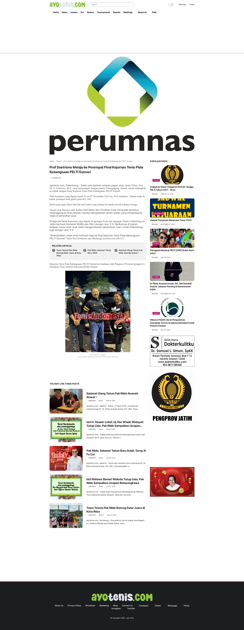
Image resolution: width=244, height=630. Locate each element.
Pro (82, 12)
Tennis (59, 161)
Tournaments (103, 12)
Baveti (101, 515)
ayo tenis (130, 618)
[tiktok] (185, 12)
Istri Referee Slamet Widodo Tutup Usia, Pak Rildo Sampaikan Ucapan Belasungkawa (115, 481)
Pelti (154, 12)
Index (192, 4)
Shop (115, 605)
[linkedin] (72, 376)
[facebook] (172, 12)
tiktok (186, 605)
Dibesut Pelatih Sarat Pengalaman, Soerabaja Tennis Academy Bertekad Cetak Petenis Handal (172, 323)
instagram (116, 608)
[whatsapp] (181, 12)
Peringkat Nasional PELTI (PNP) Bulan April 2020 (172, 252)
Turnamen (157, 213)
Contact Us (127, 605)
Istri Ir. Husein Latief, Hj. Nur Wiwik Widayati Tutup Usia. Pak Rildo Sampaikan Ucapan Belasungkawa (114, 424)
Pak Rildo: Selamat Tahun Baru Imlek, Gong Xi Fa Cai (116, 452)
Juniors (74, 12)
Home (56, 12)
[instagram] (189, 12)
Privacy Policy (74, 605)
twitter (158, 605)
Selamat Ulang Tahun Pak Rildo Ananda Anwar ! (131, 251)
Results (116, 12)
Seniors (90, 12)
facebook (143, 605)
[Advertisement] (122, 35)
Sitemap (182, 4)
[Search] (131, 4)
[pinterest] (67, 376)
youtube (131, 608)
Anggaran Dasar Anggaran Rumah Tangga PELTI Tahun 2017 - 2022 (172, 188)
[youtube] (193, 12)
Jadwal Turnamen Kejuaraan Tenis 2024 (171, 220)
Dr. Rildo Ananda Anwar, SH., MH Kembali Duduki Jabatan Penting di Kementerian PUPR (171, 286)
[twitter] (177, 12)
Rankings (127, 12)
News (64, 12)
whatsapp (172, 605)
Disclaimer (90, 605)
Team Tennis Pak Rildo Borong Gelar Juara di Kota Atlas (68, 253)
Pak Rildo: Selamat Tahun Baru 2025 (99, 251)
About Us (142, 12)
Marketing (104, 605)
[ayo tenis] (67, 6)
